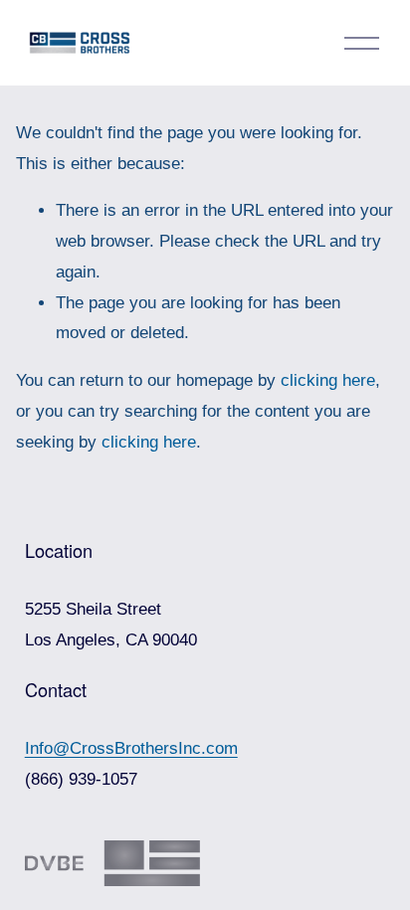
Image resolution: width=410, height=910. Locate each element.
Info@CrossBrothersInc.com (131, 748)
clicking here (328, 380)
